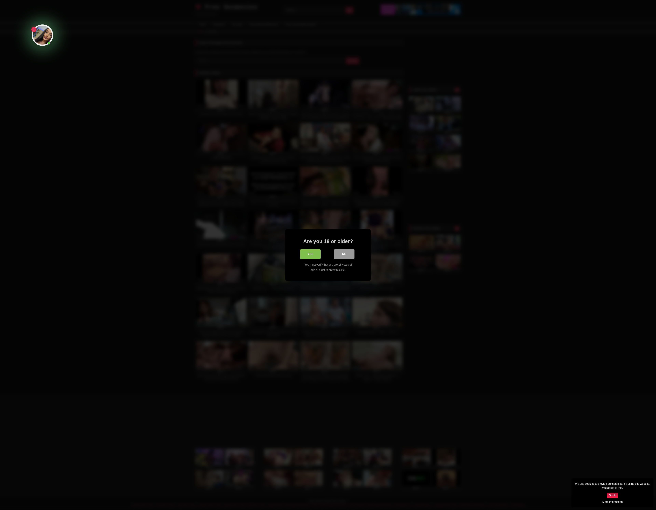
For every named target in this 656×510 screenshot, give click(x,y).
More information (612, 501)
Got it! (612, 495)
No (344, 254)
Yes (310, 254)
